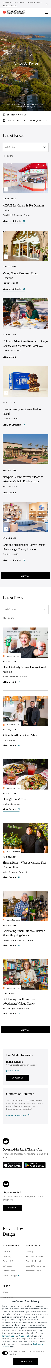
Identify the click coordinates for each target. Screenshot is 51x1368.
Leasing (29, 1251)
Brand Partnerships (35, 1266)
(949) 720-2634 (14, 1071)
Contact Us (17, 1078)
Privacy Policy (24, 1336)
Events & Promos (11, 1261)
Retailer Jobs (9, 1270)
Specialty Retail (33, 1261)
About (6, 1292)
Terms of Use (8, 1336)
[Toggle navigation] (46, 12)
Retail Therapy (10, 1275)
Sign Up (12, 1208)
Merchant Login (33, 1270)
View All (25, 576)
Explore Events (10, 6)
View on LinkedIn (12, 221)
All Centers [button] (10, 147)
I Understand (25, 1361)
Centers (6, 1251)
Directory (7, 1256)
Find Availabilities (34, 1256)
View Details (9, 357)
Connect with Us (16, 1115)
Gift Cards (7, 1266)
